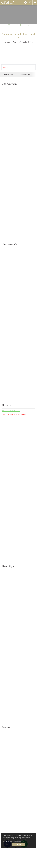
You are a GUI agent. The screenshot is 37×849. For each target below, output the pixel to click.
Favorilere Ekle (14, 25)
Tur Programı (8, 74)
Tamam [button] (18, 844)
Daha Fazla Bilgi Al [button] (18, 841)
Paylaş (26, 25)
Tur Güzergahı (25, 74)
